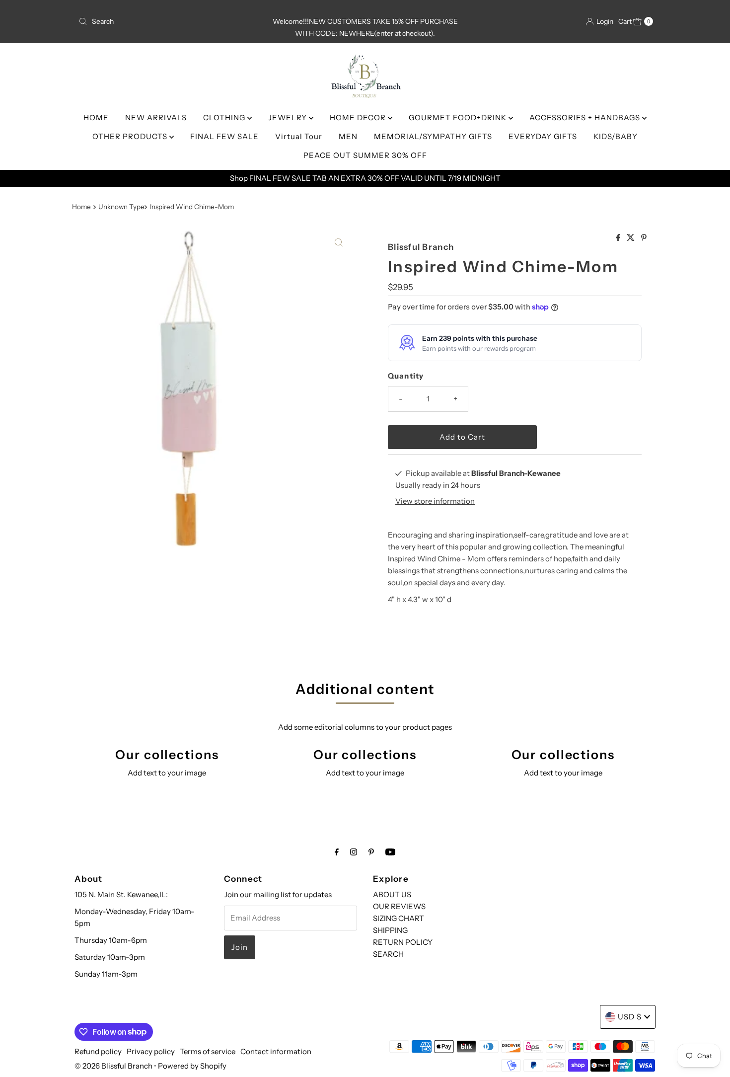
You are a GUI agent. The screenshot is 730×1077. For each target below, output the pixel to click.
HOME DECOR (359, 117)
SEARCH (388, 954)
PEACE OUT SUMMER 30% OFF (365, 155)
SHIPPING (390, 930)
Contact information (275, 1051)
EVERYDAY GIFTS (543, 136)
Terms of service (207, 1051)
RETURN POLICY (403, 942)
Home (81, 207)
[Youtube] (390, 852)
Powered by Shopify (192, 1066)
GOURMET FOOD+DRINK (459, 117)
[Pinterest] (371, 852)
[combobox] (168, 21)
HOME (96, 117)
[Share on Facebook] (619, 238)
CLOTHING (225, 117)
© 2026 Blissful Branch (114, 1066)
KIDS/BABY (615, 136)
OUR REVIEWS (399, 906)
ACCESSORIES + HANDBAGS (585, 117)
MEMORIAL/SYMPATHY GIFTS (433, 136)
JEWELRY (288, 117)
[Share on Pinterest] (644, 238)
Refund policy (98, 1051)
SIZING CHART (398, 918)
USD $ (630, 1016)
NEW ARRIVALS (156, 117)
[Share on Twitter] (631, 238)
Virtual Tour (298, 136)
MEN (348, 136)
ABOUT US (392, 894)
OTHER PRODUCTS (130, 136)
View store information (435, 501)
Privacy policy (151, 1051)
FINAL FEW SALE (224, 136)
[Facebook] (337, 852)
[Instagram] (353, 852)
